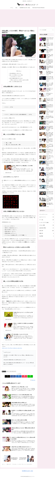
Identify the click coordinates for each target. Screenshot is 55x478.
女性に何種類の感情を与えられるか (16, 78)
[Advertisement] (27, 18)
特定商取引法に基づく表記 (27, 470)
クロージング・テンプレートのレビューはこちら (12, 348)
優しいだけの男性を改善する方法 (16, 81)
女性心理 (4, 371)
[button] (53, 30)
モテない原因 (9, 371)
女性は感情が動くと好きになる (15, 73)
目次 (17, 71)
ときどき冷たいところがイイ (16, 76)
